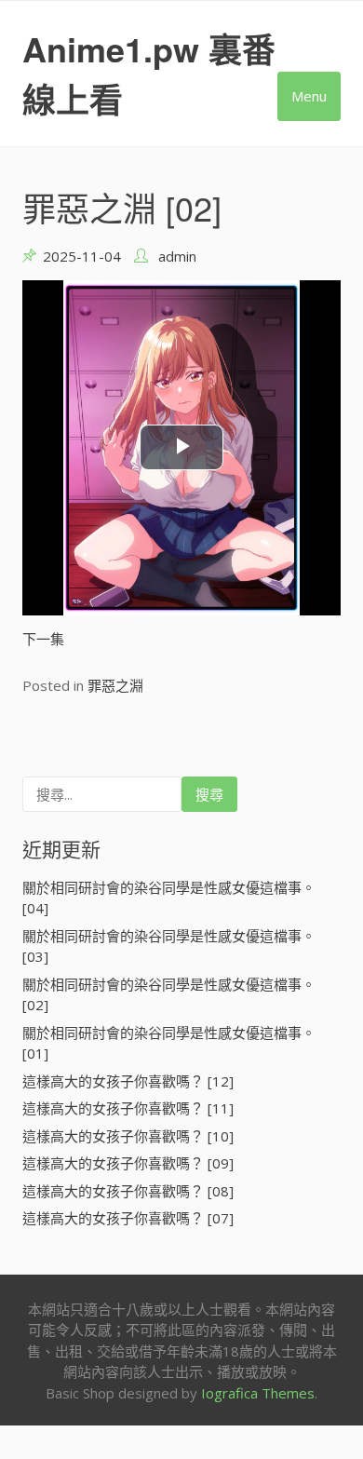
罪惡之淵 (115, 685)
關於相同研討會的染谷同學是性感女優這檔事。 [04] (169, 898)
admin (177, 256)
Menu (309, 96)
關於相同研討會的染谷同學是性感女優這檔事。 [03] (169, 946)
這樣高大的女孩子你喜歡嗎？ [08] (128, 1191)
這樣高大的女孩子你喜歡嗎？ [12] (128, 1081)
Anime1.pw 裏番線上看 (149, 73)
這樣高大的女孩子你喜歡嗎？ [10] (128, 1136)
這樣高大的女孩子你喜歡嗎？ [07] (128, 1218)
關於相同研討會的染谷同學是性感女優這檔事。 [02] (169, 995)
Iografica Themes (258, 1393)
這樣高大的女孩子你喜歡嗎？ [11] (128, 1108)
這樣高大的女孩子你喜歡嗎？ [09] (128, 1163)
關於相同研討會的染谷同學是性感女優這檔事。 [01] (169, 1043)
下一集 (43, 638)
